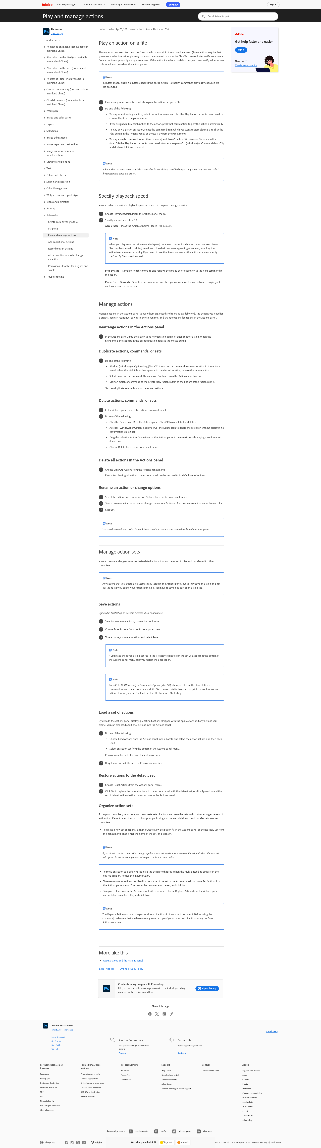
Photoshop (57, 29)
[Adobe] (47, 4)
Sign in (273, 4)
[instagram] (72, 1142)
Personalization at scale (90, 1074)
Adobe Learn (167, 1084)
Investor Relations (249, 1098)
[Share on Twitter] (157, 1015)
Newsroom (246, 1088)
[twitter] (78, 1142)
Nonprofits (125, 1075)
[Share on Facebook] (150, 1015)
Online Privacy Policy (131, 968)
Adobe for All (247, 1116)
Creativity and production (91, 1087)
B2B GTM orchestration (90, 1092)
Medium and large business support (176, 1088)
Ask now (122, 1053)
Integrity (245, 1111)
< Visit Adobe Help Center (62, 1030)
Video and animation (48, 1087)
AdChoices (276, 1142)
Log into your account (251, 1070)
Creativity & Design (66, 4)
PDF (41, 1092)
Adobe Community (169, 1079)
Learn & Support (150, 4)
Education (125, 1070)
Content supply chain (89, 1078)
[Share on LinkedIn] (164, 1015)
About (244, 1075)
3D (41, 1096)
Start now (182, 1053)
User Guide (56, 1045)
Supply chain (247, 1102)
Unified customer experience (92, 1083)
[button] (263, 4)
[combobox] (238, 16)
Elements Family (47, 1101)
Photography (45, 1078)
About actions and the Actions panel (123, 960)
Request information (210, 1070)
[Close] (209, 1141)
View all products (47, 1110)
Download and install (170, 1075)
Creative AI (44, 1074)
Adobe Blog (247, 1120)
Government (126, 1079)
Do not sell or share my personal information (239, 1142)
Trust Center (247, 1107)
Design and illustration (49, 1083)
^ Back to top (272, 1031)
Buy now (173, 4)
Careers (245, 1079)
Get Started (56, 1041)
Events (245, 1084)
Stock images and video (50, 1105)
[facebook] (66, 1142)
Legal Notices (106, 968)
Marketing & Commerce (122, 4)
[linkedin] (84, 1142)
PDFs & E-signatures (92, 4)
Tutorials (55, 1049)
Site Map (263, 1142)
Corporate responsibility (252, 1093)
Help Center (166, 1070)
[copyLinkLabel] (171, 1015)
